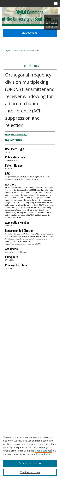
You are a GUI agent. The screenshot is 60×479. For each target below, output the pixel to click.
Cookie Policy (43, 454)
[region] (30, 455)
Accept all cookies (30, 463)
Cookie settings (43, 450)
